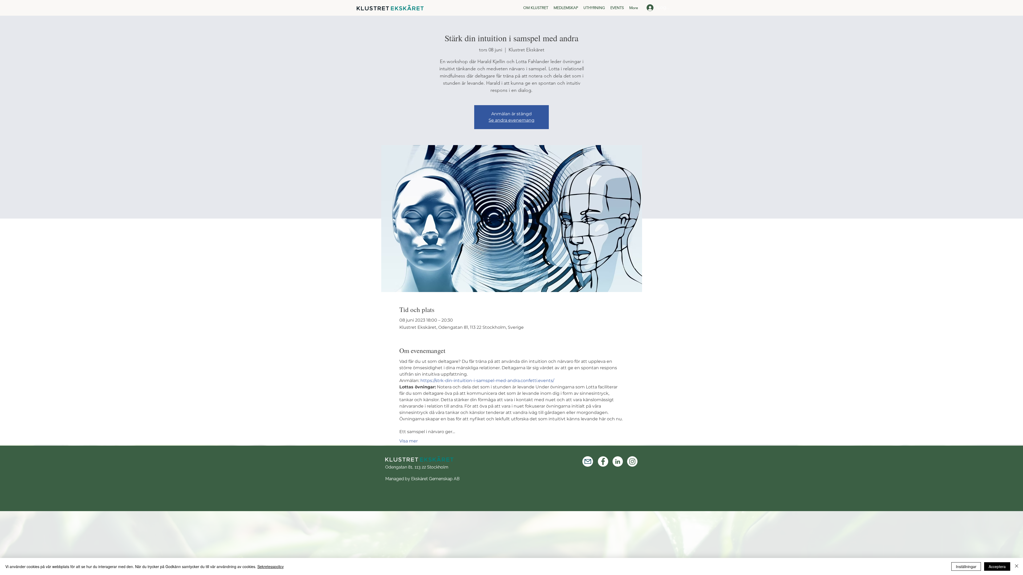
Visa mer (408, 440)
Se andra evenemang (511, 120)
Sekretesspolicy (270, 566)
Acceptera (997, 566)
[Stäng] (1016, 566)
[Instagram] (632, 461)
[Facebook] (603, 461)
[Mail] (587, 461)
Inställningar (966, 566)
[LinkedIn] (617, 461)
